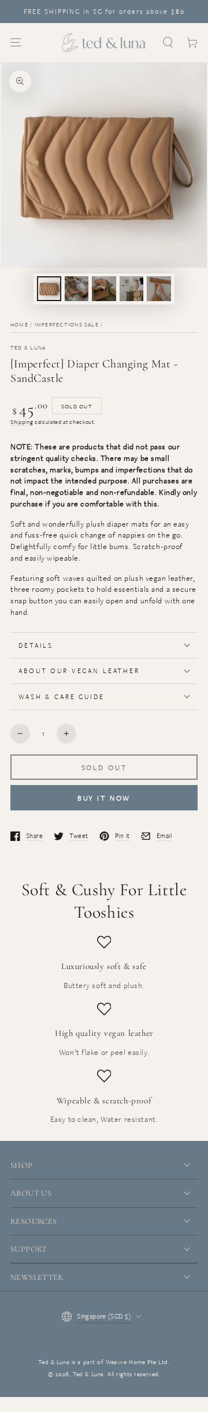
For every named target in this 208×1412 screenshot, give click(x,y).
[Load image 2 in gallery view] (77, 288)
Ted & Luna (28, 347)
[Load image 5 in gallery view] (159, 288)
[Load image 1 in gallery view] (49, 288)
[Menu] (16, 42)
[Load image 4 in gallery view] (132, 288)
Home (19, 324)
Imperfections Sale (67, 324)
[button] (168, 42)
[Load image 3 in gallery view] (104, 288)
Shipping (21, 422)
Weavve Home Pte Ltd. (137, 1362)
